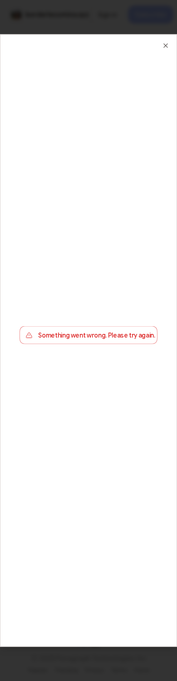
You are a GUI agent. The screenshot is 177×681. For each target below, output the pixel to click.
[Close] (165, 45)
